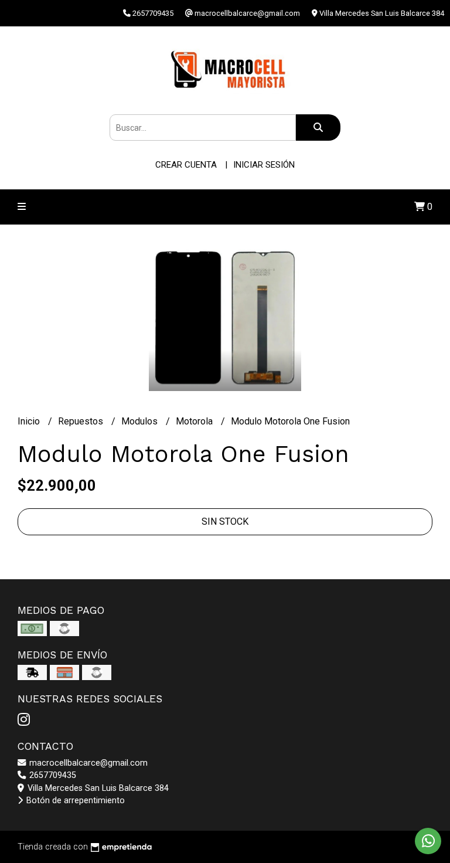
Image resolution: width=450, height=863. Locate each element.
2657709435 (51, 775)
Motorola (195, 421)
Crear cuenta (186, 164)
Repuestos (81, 421)
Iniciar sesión (264, 164)
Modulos (140, 421)
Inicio (30, 421)
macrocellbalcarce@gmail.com (87, 763)
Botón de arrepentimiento (74, 801)
